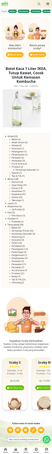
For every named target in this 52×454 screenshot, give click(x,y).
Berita (10, 179)
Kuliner (15, 197)
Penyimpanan (18, 154)
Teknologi (16, 200)
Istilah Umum (18, 142)
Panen (15, 243)
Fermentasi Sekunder (26, 169)
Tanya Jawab (13, 224)
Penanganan (18, 151)
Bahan (12, 11)
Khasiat (15, 145)
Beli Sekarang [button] (15, 387)
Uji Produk (17, 209)
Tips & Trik (17, 176)
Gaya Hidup (17, 185)
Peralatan (23, 11)
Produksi (36, 11)
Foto (10, 212)
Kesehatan (17, 194)
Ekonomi (16, 182)
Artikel (11, 136)
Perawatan (17, 160)
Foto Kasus (17, 215)
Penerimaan (17, 252)
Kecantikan (17, 191)
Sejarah (15, 172)
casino (11, 203)
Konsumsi (16, 148)
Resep (14, 276)
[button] (46, 439)
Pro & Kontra (18, 163)
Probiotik (16, 221)
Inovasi (15, 188)
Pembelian (17, 246)
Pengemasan (18, 255)
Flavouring (17, 236)
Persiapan (16, 267)
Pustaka (11, 218)
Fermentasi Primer (20, 230)
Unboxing (16, 282)
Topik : (5, 11)
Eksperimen (13, 206)
